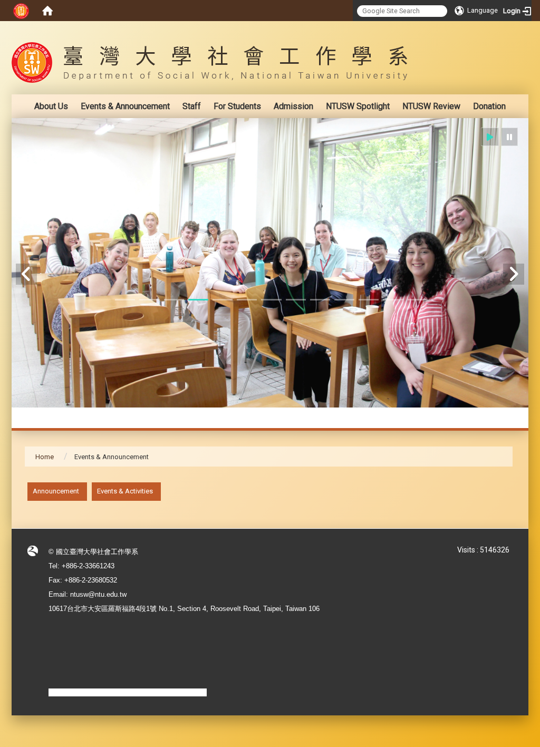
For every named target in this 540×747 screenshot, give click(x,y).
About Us (51, 106)
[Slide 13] (418, 299)
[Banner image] (270, 263)
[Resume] (490, 137)
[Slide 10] (344, 299)
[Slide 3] (174, 299)
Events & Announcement (125, 106)
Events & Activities (125, 491)
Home (44, 457)
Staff (191, 106)
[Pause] (509, 137)
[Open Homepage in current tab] (47, 10)
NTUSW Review (431, 106)
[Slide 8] (296, 299)
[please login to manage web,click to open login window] (21, 10)
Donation (489, 106)
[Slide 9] (320, 299)
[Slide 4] (198, 299)
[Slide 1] (125, 299)
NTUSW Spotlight (358, 106)
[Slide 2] (149, 299)
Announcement (56, 491)
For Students (237, 106)
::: (507, 29)
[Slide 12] (393, 299)
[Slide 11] (369, 299)
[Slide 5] (223, 299)
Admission (293, 106)
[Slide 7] (271, 299)
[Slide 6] (247, 299)
